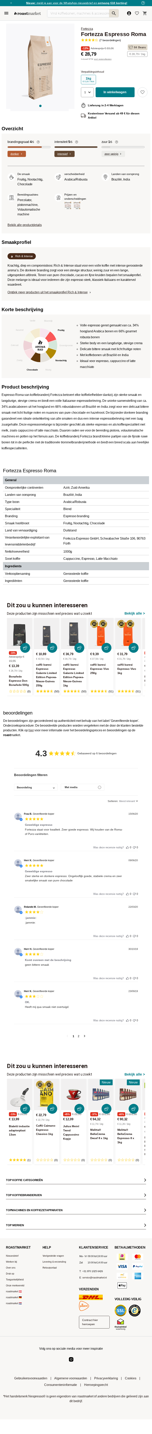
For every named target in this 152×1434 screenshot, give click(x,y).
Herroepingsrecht (96, 1384)
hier (31, 730)
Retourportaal (50, 1267)
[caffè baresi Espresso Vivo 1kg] (128, 633)
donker (14, 153)
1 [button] (73, 1036)
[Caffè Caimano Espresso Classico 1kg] (46, 1094)
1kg (88, 80)
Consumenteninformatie (60, 1384)
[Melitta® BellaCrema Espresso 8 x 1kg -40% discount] (128, 1094)
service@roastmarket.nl (94, 1277)
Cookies (130, 1378)
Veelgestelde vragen (53, 1255)
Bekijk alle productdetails (25, 225)
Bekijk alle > (134, 613)
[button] (87, 92)
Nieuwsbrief (12, 1255)
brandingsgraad (21, 141)
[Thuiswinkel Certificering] (121, 1329)
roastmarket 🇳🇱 (14, 1303)
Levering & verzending (54, 1261)
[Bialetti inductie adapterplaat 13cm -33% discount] (19, 1094)
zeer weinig (111, 153)
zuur (107, 141)
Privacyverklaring (106, 1378)
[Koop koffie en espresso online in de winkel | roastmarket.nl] (27, 13)
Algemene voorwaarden (70, 1378)
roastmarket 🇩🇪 (14, 1297)
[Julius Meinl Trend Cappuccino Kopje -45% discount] (73, 1094)
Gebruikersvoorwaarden (30, 1378)
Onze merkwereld (15, 1285)
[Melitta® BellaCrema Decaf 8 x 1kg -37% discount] (100, 1094)
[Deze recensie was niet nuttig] (134, 846)
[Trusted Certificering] (135, 1316)
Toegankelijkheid (15, 1279)
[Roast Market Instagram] (71, 1362)
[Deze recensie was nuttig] (127, 846)
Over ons (10, 1267)
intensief (62, 153)
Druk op (10, 1273)
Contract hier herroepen (90, 1322)
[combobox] (36, 787)
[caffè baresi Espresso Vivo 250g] (100, 633)
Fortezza (87, 28)
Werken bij (11, 1261)
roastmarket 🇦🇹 (14, 1291)
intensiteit (63, 141)
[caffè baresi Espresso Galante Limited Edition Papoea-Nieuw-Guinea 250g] (46, 633)
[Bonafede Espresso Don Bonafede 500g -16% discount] (19, 633)
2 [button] (78, 1036)
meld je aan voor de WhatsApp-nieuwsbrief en (76, 3)
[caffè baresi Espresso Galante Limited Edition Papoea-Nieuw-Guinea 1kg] (73, 633)
